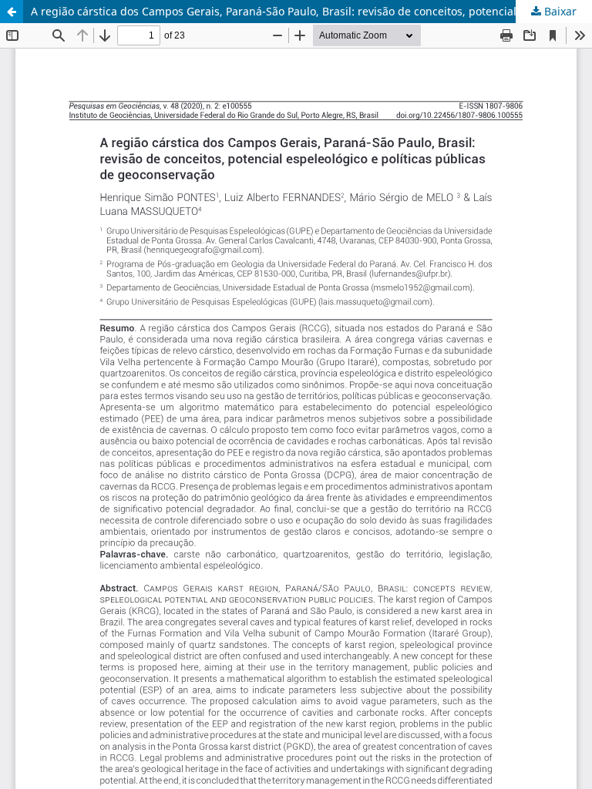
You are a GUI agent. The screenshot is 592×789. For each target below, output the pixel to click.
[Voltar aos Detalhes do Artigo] (11, 11)
